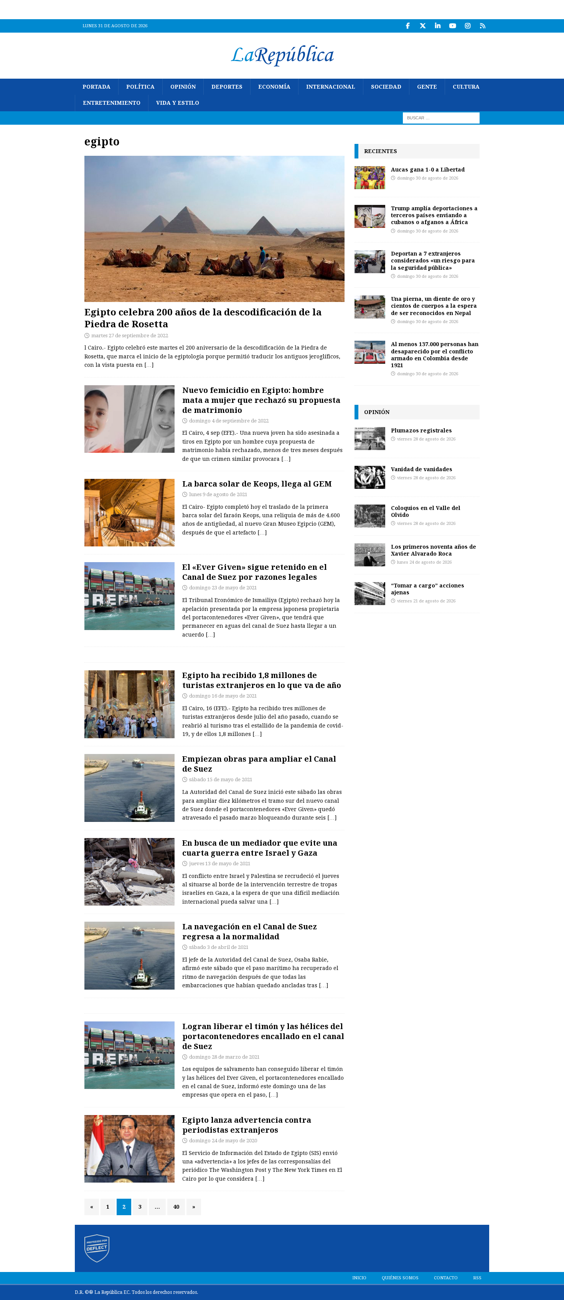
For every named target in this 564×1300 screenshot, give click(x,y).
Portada (96, 87)
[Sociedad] (129, 419)
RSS (477, 1277)
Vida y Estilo (177, 103)
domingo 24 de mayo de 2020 (223, 1140)
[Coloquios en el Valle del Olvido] (370, 516)
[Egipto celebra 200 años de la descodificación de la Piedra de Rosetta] (214, 229)
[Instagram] (467, 26)
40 (176, 1207)
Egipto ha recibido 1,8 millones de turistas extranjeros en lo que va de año (261, 680)
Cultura (466, 87)
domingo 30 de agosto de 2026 (427, 178)
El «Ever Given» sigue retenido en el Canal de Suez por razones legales (254, 572)
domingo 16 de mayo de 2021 (223, 696)
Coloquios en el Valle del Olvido (425, 511)
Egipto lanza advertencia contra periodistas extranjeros (246, 1125)
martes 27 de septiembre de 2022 (129, 335)
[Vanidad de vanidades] (370, 477)
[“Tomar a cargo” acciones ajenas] (370, 593)
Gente (427, 87)
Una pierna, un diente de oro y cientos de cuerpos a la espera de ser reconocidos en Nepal (434, 305)
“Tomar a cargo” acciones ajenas (427, 589)
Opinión (183, 87)
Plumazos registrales (421, 430)
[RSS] (482, 26)
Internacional (330, 87)
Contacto (446, 1277)
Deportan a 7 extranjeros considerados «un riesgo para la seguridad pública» (433, 260)
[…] (148, 365)
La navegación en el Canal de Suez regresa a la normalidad (249, 931)
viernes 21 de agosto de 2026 (426, 601)
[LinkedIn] (437, 26)
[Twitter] (422, 26)
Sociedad (386, 87)
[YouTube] (452, 26)
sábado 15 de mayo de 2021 (220, 779)
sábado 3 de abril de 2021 (219, 947)
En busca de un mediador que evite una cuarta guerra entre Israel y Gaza (259, 848)
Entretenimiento (111, 103)
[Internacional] (129, 872)
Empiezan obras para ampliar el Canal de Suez (259, 764)
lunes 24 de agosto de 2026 (424, 562)
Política (140, 87)
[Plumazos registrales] (370, 438)
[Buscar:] (441, 117)
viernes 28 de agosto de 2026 (426, 439)
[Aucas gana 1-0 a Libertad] (370, 177)
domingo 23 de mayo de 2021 (223, 588)
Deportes (226, 87)
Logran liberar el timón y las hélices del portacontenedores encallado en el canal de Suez (263, 1036)
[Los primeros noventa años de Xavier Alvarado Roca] (370, 554)
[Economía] (129, 704)
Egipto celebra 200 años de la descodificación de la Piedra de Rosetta (203, 317)
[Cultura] (129, 512)
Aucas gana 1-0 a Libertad (428, 169)
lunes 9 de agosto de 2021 (218, 494)
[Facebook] (407, 26)
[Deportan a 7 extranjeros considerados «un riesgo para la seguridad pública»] (370, 261)
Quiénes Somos (400, 1277)
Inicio (359, 1277)
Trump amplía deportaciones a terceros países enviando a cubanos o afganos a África (434, 215)
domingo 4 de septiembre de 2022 (229, 421)
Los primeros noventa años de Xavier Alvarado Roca (433, 550)
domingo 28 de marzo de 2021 (224, 1057)
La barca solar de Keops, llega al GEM (257, 483)
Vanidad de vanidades (421, 469)
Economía (274, 87)
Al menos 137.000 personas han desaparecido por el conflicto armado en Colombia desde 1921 (434, 354)
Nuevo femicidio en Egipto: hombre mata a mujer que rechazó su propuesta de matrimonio (261, 400)
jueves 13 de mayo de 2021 (220, 863)
